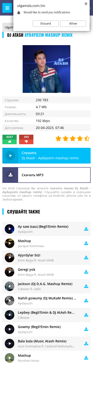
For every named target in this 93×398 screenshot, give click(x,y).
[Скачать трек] (86, 229)
